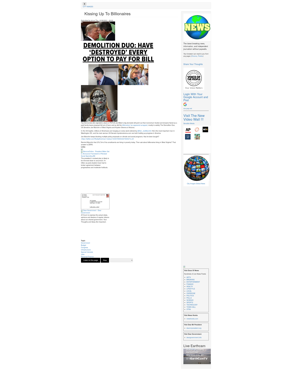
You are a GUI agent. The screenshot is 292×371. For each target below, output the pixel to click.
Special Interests (87, 252)
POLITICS (190, 295)
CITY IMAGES (88, 6)
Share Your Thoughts (193, 64)
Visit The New (194, 115)
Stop (105, 260)
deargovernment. (194, 337)
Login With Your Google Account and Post (195, 97)
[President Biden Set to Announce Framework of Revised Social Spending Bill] (82, 149)
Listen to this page (90, 260)
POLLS (189, 298)
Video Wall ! (193, 119)
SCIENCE (189, 300)
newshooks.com (192, 318)
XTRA (188, 309)
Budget (83, 245)
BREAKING (190, 279)
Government (85, 243)
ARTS (188, 277)
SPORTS (189, 302)
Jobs (82, 254)
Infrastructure (86, 250)
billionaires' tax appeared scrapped (134, 125)
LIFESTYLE (190, 289)
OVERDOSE (190, 293)
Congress (84, 247)
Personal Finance (87, 256)
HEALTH (189, 286)
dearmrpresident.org (193, 328)
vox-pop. (187, 108)
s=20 (107, 139)
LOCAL (189, 291)
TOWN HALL (191, 307)
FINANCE (189, 284)
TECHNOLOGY (191, 305)
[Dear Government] (95, 201)
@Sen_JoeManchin (144, 131)
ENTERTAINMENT (193, 282)
